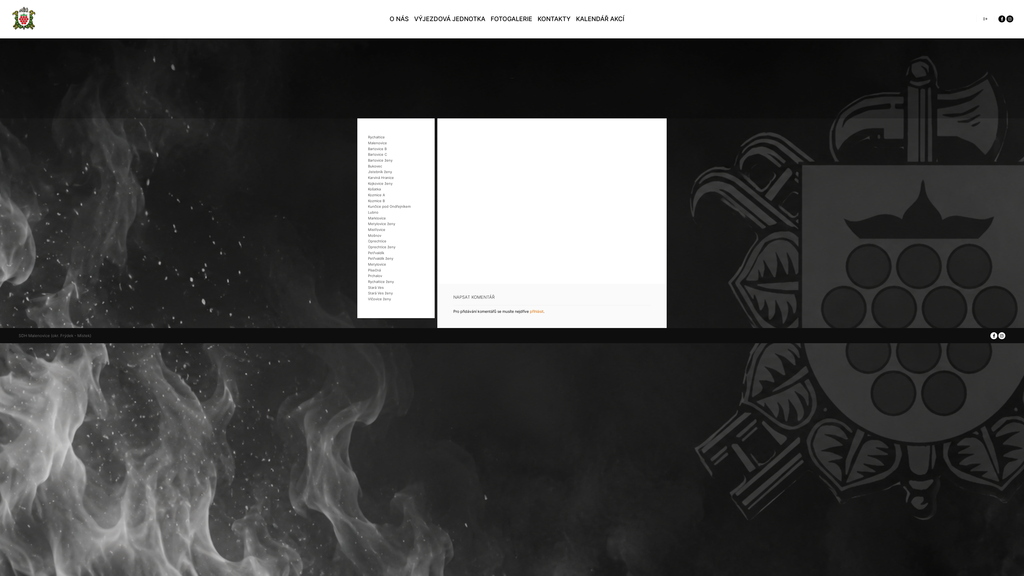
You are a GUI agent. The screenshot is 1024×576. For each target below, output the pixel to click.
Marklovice (377, 218)
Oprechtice (377, 241)
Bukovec (375, 166)
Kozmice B (376, 201)
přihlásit (536, 311)
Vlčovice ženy (379, 299)
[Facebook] (1001, 18)
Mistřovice (376, 229)
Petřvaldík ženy (380, 258)
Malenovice (377, 143)
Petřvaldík (376, 253)
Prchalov (375, 276)
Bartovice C (377, 154)
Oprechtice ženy (381, 247)
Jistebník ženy (380, 172)
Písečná (374, 270)
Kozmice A (376, 195)
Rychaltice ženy (381, 281)
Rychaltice (376, 137)
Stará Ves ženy (380, 293)
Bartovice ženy (380, 160)
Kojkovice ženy (380, 183)
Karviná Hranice (381, 177)
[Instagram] (1009, 18)
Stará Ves (376, 287)
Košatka (374, 189)
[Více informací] (985, 18)
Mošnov (374, 235)
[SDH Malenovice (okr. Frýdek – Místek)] (24, 19)
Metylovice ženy (381, 224)
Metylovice (377, 264)
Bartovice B (377, 149)
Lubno (373, 212)
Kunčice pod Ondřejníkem (389, 206)
